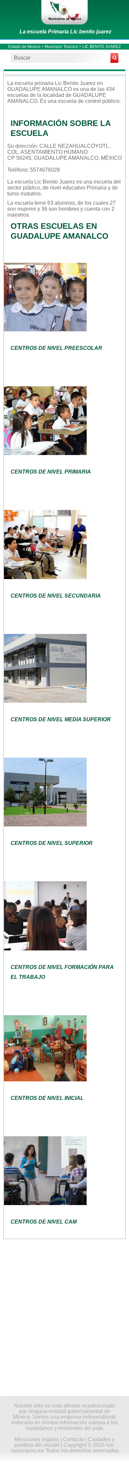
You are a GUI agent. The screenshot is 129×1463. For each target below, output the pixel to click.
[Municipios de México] (64, 12)
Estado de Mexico (24, 46)
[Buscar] (114, 58)
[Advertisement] (64, 1316)
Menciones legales (37, 1439)
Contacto (73, 1439)
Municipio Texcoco (61, 46)
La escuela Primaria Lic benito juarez (65, 31)
